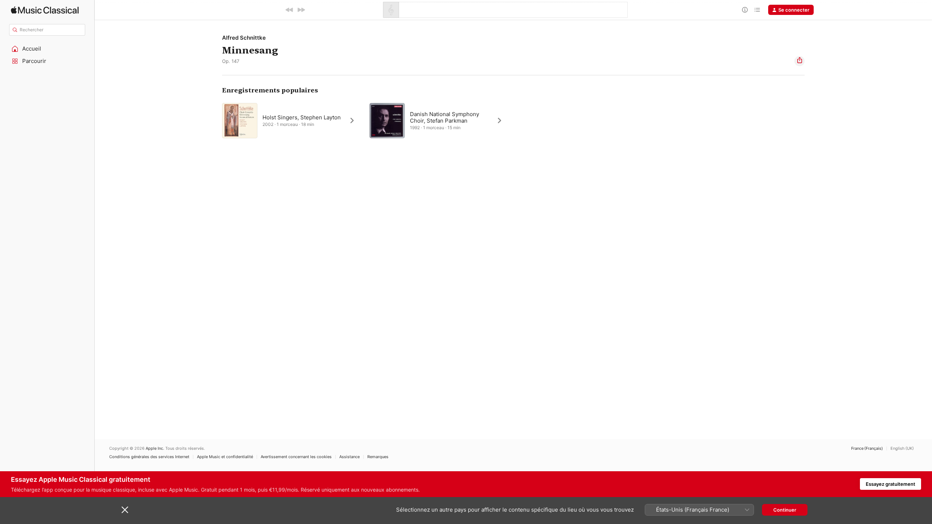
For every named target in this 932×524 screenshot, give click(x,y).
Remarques (377, 457)
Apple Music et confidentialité (225, 457)
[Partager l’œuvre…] (799, 61)
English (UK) (902, 448)
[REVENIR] (289, 10)
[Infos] (745, 10)
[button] (47, 48)
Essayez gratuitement (890, 484)
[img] (45, 10)
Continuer (784, 510)
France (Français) (867, 448)
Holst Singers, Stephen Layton (301, 117)
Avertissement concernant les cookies (296, 457)
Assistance (349, 457)
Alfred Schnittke (244, 37)
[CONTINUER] (301, 10)
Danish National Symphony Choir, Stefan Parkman (444, 117)
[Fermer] (125, 510)
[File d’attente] (757, 10)
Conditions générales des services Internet (149, 457)
